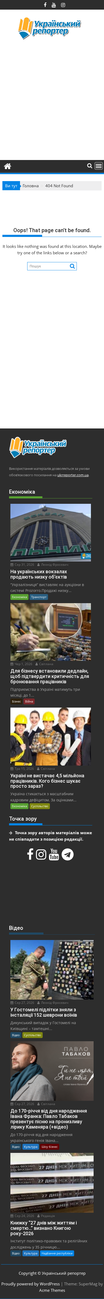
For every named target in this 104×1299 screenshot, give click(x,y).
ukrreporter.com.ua (73, 475)
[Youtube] (55, 857)
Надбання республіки (57, 1253)
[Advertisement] (52, 99)
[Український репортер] (8, 165)
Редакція (47, 1216)
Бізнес (16, 701)
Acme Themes (52, 1290)
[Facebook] (31, 857)
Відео (16, 1035)
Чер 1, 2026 (23, 664)
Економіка (19, 597)
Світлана (45, 664)
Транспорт (38, 597)
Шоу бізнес (50, 1147)
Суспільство (39, 806)
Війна (29, 701)
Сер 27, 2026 (24, 1002)
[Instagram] (42, 857)
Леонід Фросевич (54, 564)
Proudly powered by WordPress (30, 1283)
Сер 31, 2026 (24, 564)
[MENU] (99, 166)
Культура (30, 1147)
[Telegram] (68, 857)
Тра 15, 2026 (24, 768)
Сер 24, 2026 (24, 1216)
